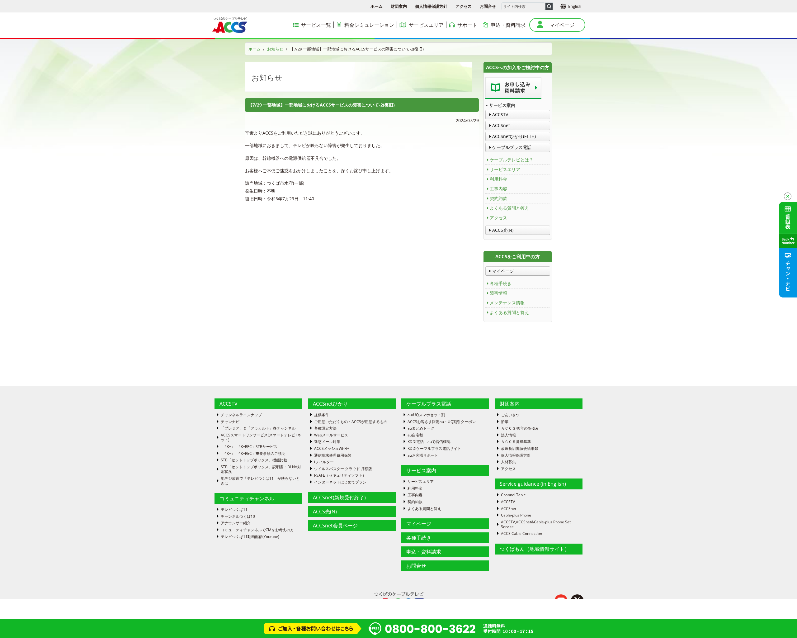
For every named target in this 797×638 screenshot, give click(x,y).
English (574, 6)
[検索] (549, 6)
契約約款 (498, 198)
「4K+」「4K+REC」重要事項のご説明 (253, 453)
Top (782, 623)
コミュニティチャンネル (246, 498)
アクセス (463, 6)
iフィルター (324, 461)
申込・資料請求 (423, 551)
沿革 (504, 421)
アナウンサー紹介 (236, 523)
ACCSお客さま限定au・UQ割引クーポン (442, 421)
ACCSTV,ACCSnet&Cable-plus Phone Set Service (536, 524)
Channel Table (513, 495)
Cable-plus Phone (516, 515)
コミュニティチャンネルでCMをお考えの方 (257, 529)
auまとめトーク (421, 428)
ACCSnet (500, 125)
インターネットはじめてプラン (340, 482)
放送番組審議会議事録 (519, 448)
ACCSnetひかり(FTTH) (513, 136)
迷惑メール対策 (327, 441)
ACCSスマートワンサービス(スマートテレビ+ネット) (261, 437)
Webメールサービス (331, 435)
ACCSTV (499, 114)
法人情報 (508, 435)
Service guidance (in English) (533, 483)
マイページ (502, 271)
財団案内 (399, 6)
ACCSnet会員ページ (335, 525)
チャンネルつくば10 (238, 516)
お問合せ (488, 6)
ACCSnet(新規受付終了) (339, 497)
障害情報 (498, 293)
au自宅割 (415, 435)
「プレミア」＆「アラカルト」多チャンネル (258, 428)
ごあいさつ (510, 414)
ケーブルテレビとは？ (511, 160)
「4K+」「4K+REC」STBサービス (249, 446)
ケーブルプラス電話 (511, 147)
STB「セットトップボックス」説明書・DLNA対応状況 (261, 469)
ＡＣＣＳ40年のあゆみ (520, 428)
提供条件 (321, 414)
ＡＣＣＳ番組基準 (516, 441)
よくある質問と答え (509, 208)
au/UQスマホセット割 (426, 414)
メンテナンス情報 (507, 303)
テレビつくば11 (234, 509)
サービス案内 (421, 470)
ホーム (376, 6)
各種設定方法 (325, 428)
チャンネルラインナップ (241, 414)
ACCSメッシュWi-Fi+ (331, 448)
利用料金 (498, 179)
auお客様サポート (423, 455)
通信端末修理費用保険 (332, 455)
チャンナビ (230, 421)
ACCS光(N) (502, 230)
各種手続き (501, 283)
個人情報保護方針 (431, 6)
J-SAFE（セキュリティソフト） (340, 475)
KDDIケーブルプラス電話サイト (434, 448)
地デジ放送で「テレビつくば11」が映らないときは (260, 481)
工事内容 (498, 189)
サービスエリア (505, 169)
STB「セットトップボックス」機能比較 (254, 460)
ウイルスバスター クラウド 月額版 (343, 468)
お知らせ (275, 49)
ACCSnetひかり (330, 403)
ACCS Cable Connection (521, 533)
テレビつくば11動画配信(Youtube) (250, 536)
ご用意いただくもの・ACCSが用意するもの (350, 421)
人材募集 (508, 461)
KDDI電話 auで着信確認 (429, 441)
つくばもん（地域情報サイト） (534, 548)
